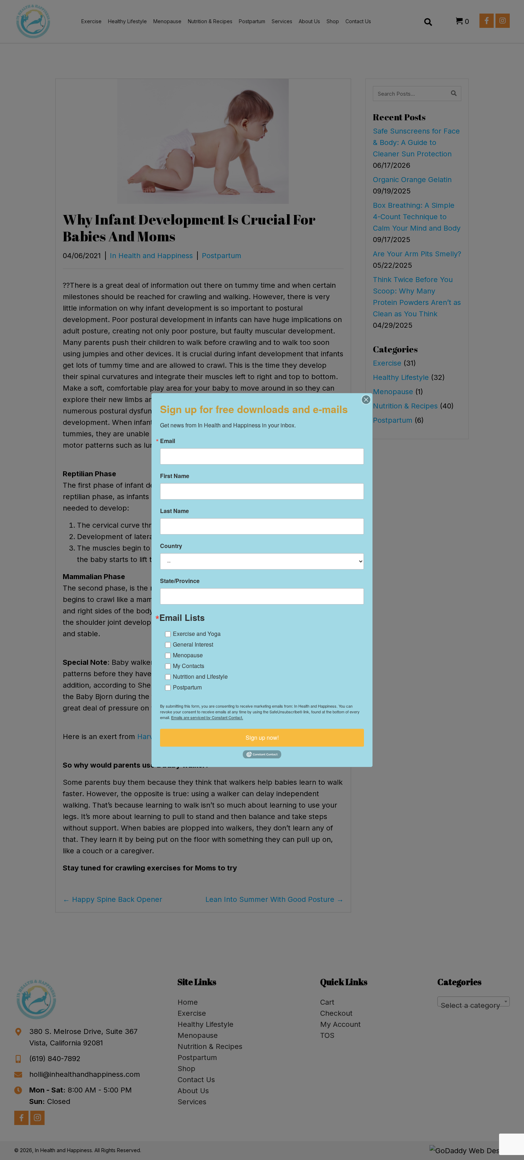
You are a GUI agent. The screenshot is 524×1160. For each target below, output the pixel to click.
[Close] (366, 399)
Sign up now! (262, 737)
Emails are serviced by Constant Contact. (207, 717)
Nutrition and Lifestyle (200, 676)
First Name (174, 476)
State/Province (180, 581)
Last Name (174, 511)
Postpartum (187, 687)
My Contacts (188, 666)
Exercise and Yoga (197, 633)
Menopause (188, 655)
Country (171, 546)
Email (167, 441)
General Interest (193, 644)
